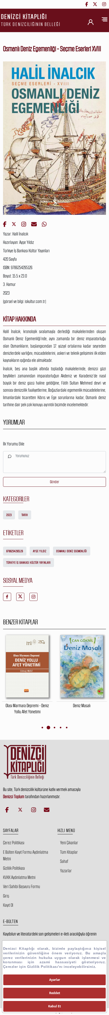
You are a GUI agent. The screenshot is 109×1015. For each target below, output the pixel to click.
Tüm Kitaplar (69, 852)
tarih (25, 515)
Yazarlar (66, 870)
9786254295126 (14, 551)
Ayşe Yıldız (39, 551)
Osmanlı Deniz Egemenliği (71, 551)
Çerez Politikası (13, 842)
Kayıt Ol (8, 905)
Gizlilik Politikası (14, 868)
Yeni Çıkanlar (69, 842)
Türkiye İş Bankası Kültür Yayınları (28, 562)
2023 (9, 515)
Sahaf (64, 861)
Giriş (6, 896)
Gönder (54, 482)
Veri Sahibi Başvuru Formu (21, 886)
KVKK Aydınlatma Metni (19, 877)
